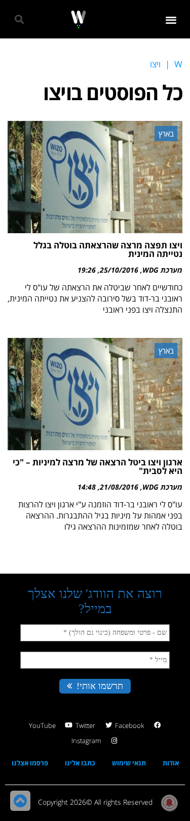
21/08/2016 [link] (119, 487)
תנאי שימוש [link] (129, 762)
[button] (171, 19)
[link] (78, 19)
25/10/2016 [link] (119, 270)
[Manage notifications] (169, 803)
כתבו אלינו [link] (80, 762)
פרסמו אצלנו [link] (30, 762)
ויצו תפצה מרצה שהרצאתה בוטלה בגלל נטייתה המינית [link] (107, 249)
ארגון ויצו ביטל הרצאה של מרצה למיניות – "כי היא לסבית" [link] (97, 466)
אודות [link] (171, 762)
